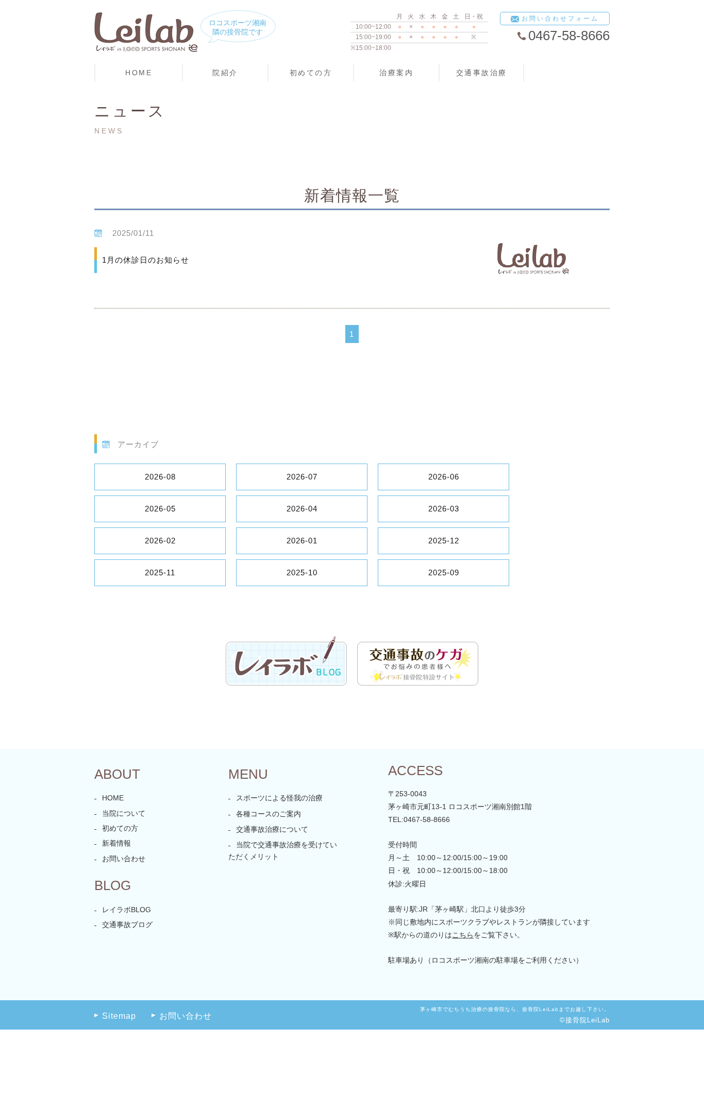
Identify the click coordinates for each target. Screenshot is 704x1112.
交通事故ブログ (127, 924)
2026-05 (160, 508)
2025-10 (302, 572)
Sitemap (119, 1016)
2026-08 (160, 476)
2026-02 (160, 540)
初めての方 (120, 828)
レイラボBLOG (126, 909)
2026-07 (302, 476)
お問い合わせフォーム (560, 18)
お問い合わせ (123, 858)
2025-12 (443, 540)
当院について (123, 813)
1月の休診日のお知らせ (145, 259)
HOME (138, 73)
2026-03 (443, 508)
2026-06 (443, 476)
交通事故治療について (272, 829)
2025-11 (160, 572)
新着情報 (116, 843)
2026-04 (302, 508)
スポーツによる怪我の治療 (279, 798)
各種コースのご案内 (268, 814)
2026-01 (302, 540)
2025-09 (443, 572)
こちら (463, 935)
